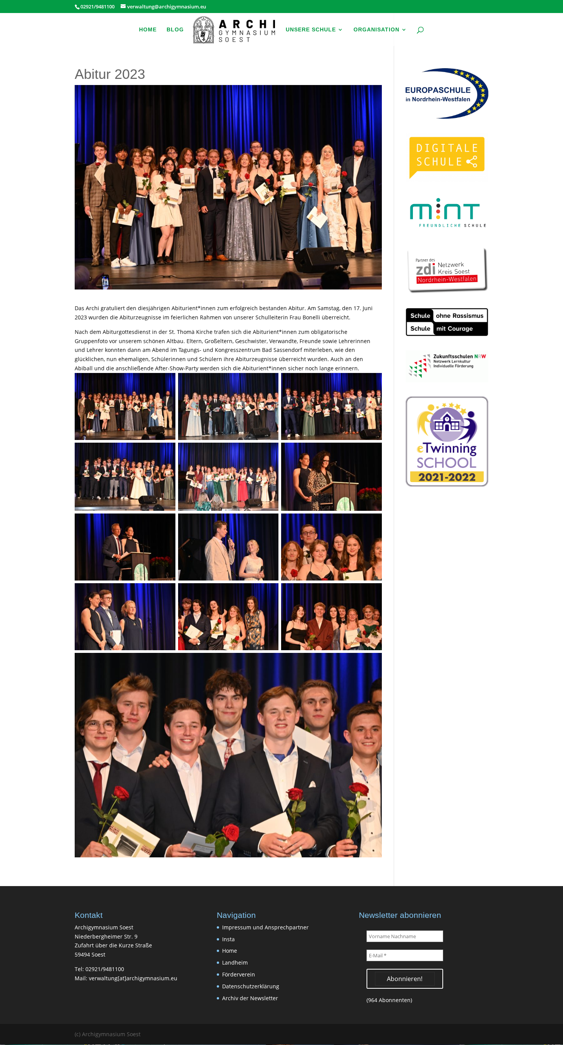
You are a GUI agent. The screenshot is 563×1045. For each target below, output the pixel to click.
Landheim (235, 962)
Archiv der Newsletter (250, 998)
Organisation (376, 30)
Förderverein (238, 974)
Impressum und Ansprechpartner (265, 927)
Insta (228, 939)
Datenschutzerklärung (250, 986)
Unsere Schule (311, 30)
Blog (175, 30)
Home (148, 30)
